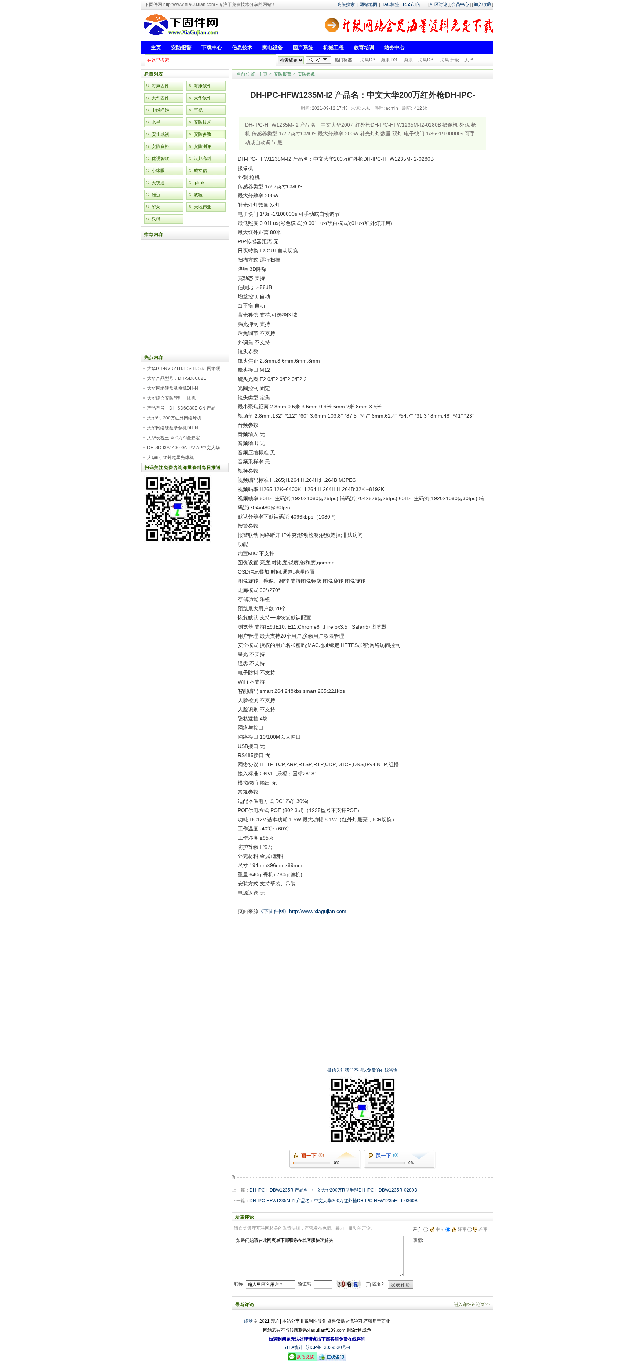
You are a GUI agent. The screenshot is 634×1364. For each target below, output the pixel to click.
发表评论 (400, 1284)
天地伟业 (202, 207)
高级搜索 (346, 4)
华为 (156, 207)
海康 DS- (389, 59)
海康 (408, 59)
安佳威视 (160, 134)
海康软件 (202, 85)
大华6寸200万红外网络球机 (174, 418)
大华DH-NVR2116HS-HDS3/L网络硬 (183, 368)
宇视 (198, 110)
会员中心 (460, 4)
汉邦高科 (202, 158)
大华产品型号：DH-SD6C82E (176, 378)
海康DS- (426, 59)
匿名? (378, 1284)
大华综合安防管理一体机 (171, 398)
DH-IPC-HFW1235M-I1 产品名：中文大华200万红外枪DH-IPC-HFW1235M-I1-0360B (333, 1200)
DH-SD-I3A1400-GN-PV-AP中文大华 (183, 447)
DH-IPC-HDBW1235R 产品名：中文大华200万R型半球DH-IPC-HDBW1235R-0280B (333, 1190)
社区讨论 (439, 4)
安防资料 (160, 146)
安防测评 (202, 146)
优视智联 (160, 158)
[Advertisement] (361, 932)
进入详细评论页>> (472, 1304)
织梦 (248, 1321)
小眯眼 (158, 170)
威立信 (200, 170)
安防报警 (282, 74)
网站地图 (368, 4)
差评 (482, 1229)
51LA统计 (293, 1347)
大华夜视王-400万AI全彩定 (173, 437)
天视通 (158, 182)
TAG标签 (390, 4)
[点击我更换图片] (348, 1284)
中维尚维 (160, 110)
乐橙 (156, 219)
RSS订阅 (412, 4)
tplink (199, 182)
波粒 (198, 194)
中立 (440, 1229)
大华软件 (202, 98)
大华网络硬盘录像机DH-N (172, 388)
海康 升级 (449, 59)
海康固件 (160, 85)
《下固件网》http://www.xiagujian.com (302, 911)
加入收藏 (482, 4)
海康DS (367, 59)
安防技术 (202, 122)
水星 (156, 122)
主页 (263, 74)
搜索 (318, 60)
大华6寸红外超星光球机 (170, 457)
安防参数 (306, 74)
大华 (468, 59)
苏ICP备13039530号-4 (327, 1347)
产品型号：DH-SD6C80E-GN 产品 (181, 408)
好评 (462, 1229)
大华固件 (160, 98)
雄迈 (156, 194)
